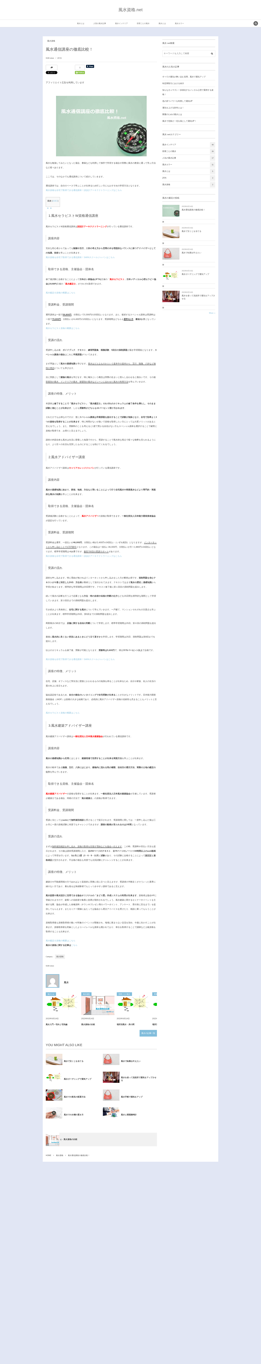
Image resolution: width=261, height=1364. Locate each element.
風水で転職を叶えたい (131, 1061)
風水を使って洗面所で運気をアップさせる (138, 1078)
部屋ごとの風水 (188, 151)
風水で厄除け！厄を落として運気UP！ (179, 121)
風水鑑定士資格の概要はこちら (60, 292)
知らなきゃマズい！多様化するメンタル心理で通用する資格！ (187, 92)
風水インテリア (188, 145)
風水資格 (51, 41)
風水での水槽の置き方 (74, 1115)
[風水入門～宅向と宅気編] (62, 1003)
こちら (74, 945)
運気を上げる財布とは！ (173, 108)
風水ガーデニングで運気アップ (77, 1079)
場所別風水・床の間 (125, 1024)
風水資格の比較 (88, 1024)
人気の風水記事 (188, 158)
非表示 (55, 201)
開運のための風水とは (172, 114)
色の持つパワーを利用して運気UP (177, 101)
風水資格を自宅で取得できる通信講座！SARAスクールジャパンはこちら (80, 257)
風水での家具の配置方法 (74, 1097)
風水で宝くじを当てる (74, 1061)
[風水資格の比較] (97, 1003)
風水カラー (187, 165)
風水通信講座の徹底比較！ (193, 210)
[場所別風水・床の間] (133, 1003)
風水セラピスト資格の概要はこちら (63, 328)
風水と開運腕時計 (129, 1115)
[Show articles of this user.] (52, 981)
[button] (255, 23)
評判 (187, 178)
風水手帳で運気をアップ (132, 1097)
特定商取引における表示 (173, 83)
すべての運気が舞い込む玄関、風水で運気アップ (184, 77)
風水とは (187, 171)
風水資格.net (130, 9)
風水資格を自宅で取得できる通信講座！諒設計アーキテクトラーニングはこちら (84, 190)
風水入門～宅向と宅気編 (56, 1024)
